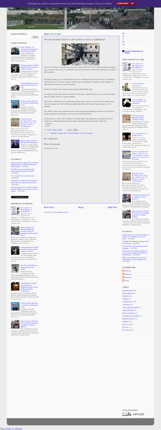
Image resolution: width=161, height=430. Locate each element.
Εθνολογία (126, 324)
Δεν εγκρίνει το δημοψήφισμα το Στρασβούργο (26, 209)
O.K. (132, 3)
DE (123, 42)
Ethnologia (80, 11)
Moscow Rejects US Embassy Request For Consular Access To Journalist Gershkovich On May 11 (29, 231)
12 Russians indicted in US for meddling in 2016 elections (140, 197)
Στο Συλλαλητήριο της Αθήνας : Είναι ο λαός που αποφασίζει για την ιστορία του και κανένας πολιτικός (141, 155)
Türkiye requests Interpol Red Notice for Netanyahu (29, 142)
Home (81, 207)
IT (123, 39)
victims (82, 133)
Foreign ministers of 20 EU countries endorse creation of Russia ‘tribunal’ (29, 67)
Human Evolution (128, 290)
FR (123, 33)
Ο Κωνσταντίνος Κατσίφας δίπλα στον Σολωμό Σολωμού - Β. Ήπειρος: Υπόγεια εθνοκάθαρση (28, 123)
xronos (127, 281)
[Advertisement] (80, 233)
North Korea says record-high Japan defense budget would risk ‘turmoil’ (23, 170)
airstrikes (54, 133)
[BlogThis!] (70, 130)
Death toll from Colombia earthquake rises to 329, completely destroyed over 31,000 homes (135, 253)
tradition (125, 321)
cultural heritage (127, 310)
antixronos (128, 277)
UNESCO (125, 296)
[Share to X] (72, 130)
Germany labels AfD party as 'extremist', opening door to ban (29, 103)
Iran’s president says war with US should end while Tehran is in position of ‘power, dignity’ (24, 189)
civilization (126, 304)
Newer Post (49, 207)
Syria (66, 133)
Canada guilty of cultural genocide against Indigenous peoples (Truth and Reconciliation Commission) (29, 287)
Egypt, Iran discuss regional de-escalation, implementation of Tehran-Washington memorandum (24, 164)
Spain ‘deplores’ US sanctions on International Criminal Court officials (29, 49)
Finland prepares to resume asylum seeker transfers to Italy (29, 85)
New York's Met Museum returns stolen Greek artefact (29, 267)
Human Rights (127, 293)
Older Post (112, 207)
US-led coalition (73, 133)
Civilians (60, 133)
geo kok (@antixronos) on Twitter (134, 52)
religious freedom (128, 319)
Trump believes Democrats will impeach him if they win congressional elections (24, 181)
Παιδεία (125, 327)
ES (123, 36)
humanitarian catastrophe (130, 316)
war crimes (89, 133)
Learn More (122, 3)
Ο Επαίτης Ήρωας (138, 83)
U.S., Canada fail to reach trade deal (22, 176)
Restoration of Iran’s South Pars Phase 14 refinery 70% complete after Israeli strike (135, 237)
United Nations (127, 302)
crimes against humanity (130, 307)
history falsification (128, 313)
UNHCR (125, 299)
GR (123, 45)
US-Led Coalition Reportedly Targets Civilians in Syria (138, 117)
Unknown (128, 271)
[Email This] (68, 130)
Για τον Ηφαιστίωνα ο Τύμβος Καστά (140, 134)
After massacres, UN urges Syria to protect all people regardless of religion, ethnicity (29, 324)
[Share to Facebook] (75, 130)
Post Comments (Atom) (60, 212)
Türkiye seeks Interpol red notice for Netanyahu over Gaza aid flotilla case (134, 258)
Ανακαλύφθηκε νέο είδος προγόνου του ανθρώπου (139, 101)
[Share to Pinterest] (77, 130)
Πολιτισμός (126, 330)
